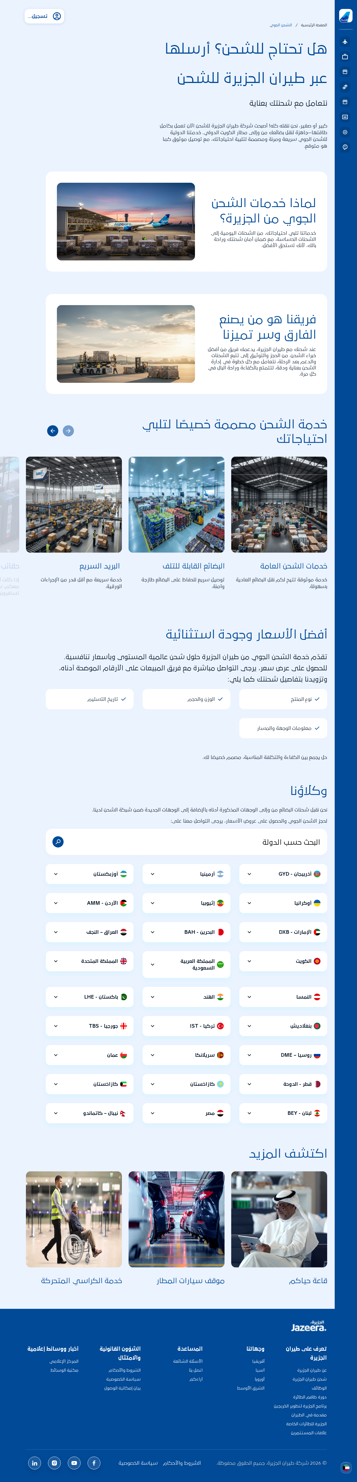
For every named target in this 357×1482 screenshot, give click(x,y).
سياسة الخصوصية (123, 1379)
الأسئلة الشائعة (187, 1361)
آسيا (259, 1370)
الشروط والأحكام (125, 1370)
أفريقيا (258, 1361)
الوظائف (319, 1388)
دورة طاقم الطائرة (310, 1397)
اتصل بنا (195, 1370)
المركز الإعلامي (63, 1361)
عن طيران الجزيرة (312, 1370)
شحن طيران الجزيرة (310, 1379)
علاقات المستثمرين (309, 1432)
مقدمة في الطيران (309, 1414)
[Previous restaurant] (52, 430)
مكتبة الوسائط (64, 1370)
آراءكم (196, 1379)
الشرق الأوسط (250, 1388)
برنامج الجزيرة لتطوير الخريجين (300, 1406)
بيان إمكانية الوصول (122, 1388)
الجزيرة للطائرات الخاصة (306, 1423)
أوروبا (259, 1379)
